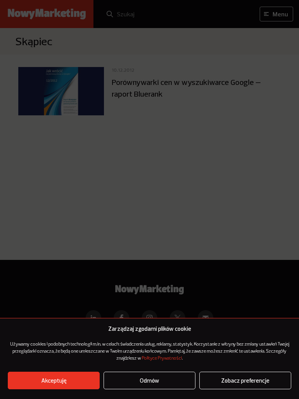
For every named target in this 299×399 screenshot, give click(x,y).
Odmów (149, 380)
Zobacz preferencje (245, 380)
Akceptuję (54, 380)
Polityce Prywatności (162, 358)
